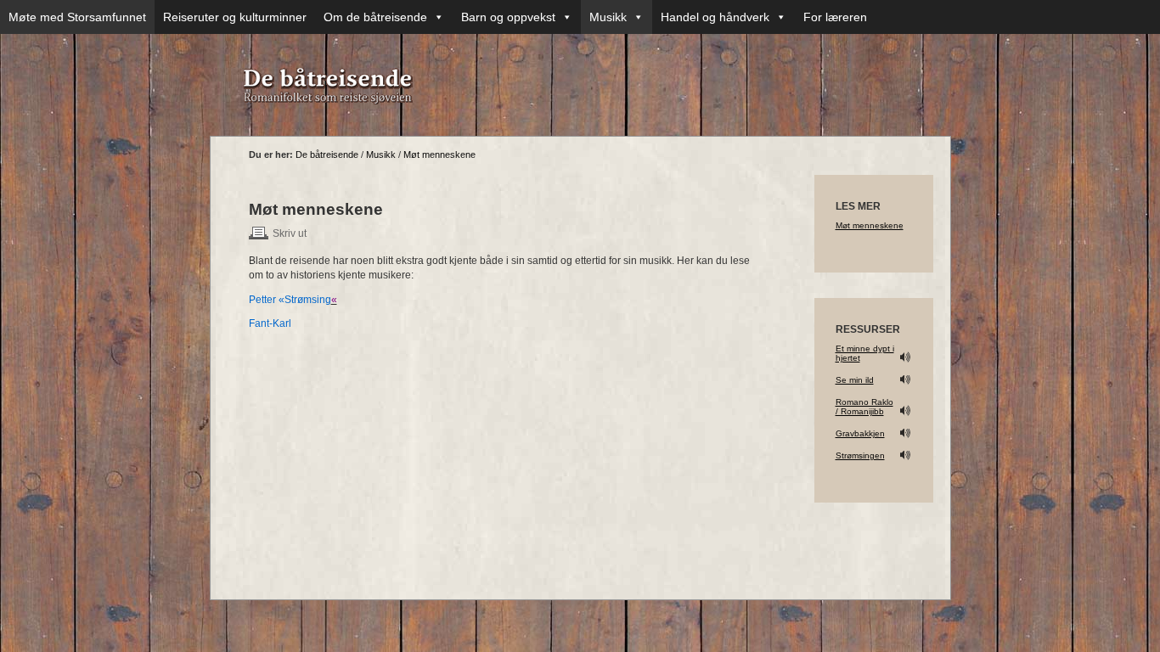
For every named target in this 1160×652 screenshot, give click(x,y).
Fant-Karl (270, 323)
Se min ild (855, 380)
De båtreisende (327, 154)
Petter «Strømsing (290, 300)
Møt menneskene (439, 154)
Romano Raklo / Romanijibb (864, 406)
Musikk (608, 17)
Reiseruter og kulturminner (235, 17)
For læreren (835, 17)
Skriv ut (290, 233)
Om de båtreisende (375, 17)
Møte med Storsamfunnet (77, 17)
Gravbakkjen (860, 433)
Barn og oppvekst (508, 17)
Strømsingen (860, 455)
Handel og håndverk (715, 17)
